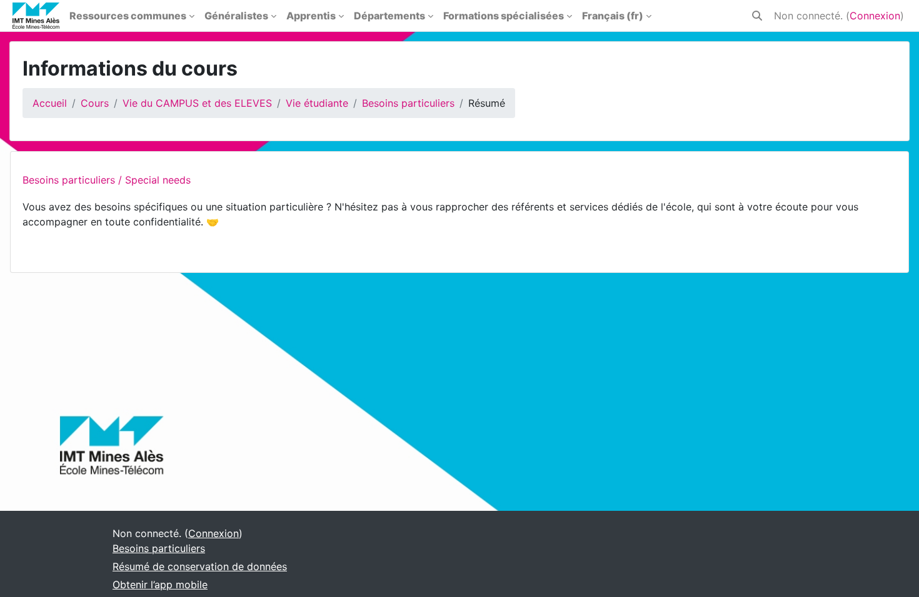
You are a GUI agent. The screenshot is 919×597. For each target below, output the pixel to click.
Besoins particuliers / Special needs (107, 180)
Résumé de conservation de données (200, 566)
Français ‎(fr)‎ (612, 15)
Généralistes (236, 15)
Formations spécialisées (503, 15)
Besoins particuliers (408, 103)
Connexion (875, 15)
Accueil (50, 103)
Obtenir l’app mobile (160, 584)
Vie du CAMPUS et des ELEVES (197, 103)
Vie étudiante (317, 103)
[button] (757, 15)
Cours (95, 103)
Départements (389, 15)
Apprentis (311, 15)
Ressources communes (127, 15)
